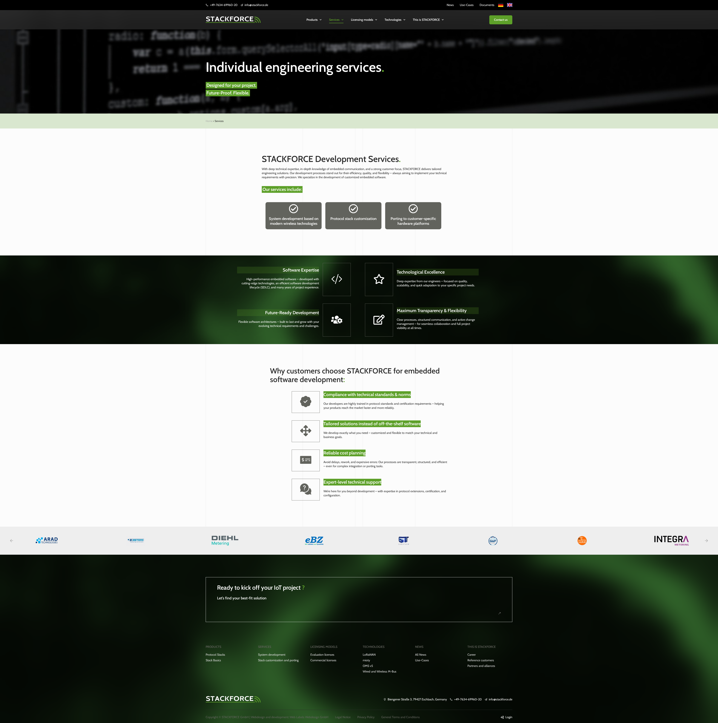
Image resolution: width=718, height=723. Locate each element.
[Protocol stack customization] (353, 208)
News (419, 647)
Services (334, 20)
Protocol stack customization (353, 218)
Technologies (393, 20)
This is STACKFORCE (426, 20)
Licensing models (362, 20)
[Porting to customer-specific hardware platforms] (413, 208)
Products (312, 20)
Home (209, 121)
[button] (11, 540)
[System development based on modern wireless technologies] (293, 208)
